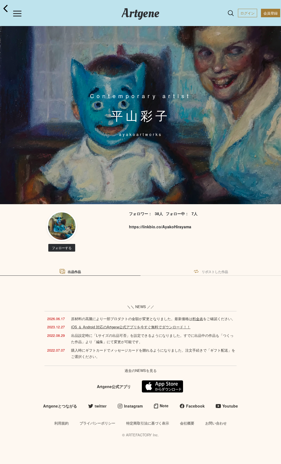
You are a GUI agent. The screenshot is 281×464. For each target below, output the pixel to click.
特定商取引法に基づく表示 (147, 423)
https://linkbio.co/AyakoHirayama (160, 226)
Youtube (230, 406)
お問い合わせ (216, 423)
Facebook (195, 406)
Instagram (133, 406)
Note (164, 405)
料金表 (197, 318)
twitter (100, 406)
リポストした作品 (215, 271)
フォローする (62, 247)
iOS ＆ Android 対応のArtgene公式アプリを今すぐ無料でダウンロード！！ (130, 326)
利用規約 (61, 423)
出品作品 (74, 271)
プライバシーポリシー (97, 423)
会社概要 (187, 423)
